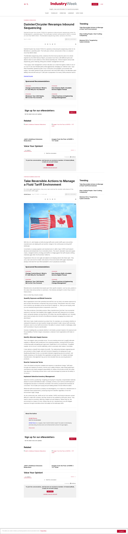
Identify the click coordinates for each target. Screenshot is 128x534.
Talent (47, 13)
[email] (55, 44)
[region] (50, 153)
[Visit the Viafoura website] (73, 157)
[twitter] (50, 44)
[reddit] (52, 44)
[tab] (28, 150)
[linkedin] (47, 44)
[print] (75, 44)
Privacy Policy (43, 530)
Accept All (121, 531)
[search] (27, 4)
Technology (54, 13)
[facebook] (45, 44)
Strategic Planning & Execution (32, 176)
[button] (25, 4)
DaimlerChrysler (28, 76)
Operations (63, 13)
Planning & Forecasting (30, 20)
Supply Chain (79, 13)
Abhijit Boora (27, 194)
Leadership (71, 13)
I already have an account (50, 167)
